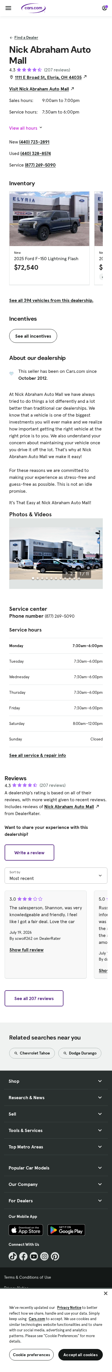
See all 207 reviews (34, 998)
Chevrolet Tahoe (34, 1053)
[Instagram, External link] (44, 1256)
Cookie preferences (31, 1354)
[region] (56, 1330)
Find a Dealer (26, 37)
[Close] (105, 1293)
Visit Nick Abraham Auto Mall (39, 89)
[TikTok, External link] (13, 1256)
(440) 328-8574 (35, 153)
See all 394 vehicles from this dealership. (51, 300)
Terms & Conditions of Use (27, 1277)
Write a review (29, 852)
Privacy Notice (69, 1307)
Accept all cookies (80, 1354)
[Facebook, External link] (23, 1256)
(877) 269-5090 (40, 165)
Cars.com (37, 1318)
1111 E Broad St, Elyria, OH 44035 (48, 77)
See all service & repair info (37, 755)
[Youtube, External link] (34, 1256)
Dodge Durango (82, 1053)
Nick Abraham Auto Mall (69, 806)
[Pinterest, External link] (55, 1256)
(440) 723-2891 (34, 142)
